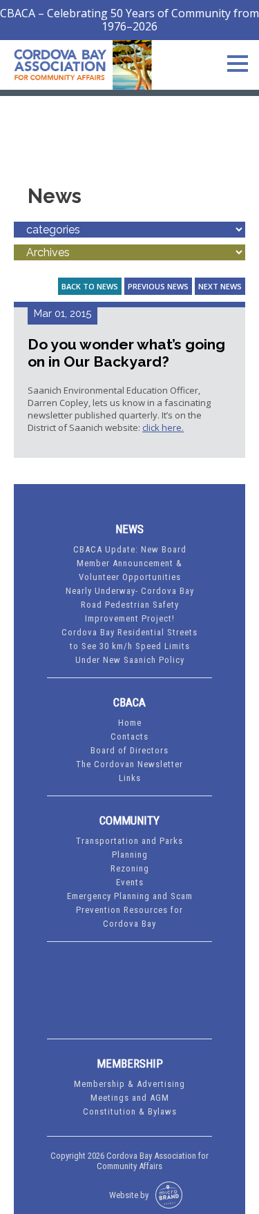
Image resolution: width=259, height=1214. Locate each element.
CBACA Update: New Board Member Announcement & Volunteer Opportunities (129, 563)
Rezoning (130, 868)
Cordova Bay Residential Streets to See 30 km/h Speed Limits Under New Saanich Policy (129, 646)
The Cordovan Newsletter (129, 764)
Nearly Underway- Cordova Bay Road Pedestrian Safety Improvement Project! (130, 605)
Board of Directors (129, 750)
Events (130, 882)
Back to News (89, 286)
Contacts (129, 736)
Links (130, 778)
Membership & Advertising (129, 1084)
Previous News (158, 286)
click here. (163, 427)
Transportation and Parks (129, 841)
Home (130, 722)
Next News (220, 286)
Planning (130, 854)
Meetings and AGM (129, 1097)
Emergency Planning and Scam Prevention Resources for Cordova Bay (130, 910)
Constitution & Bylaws (130, 1111)
